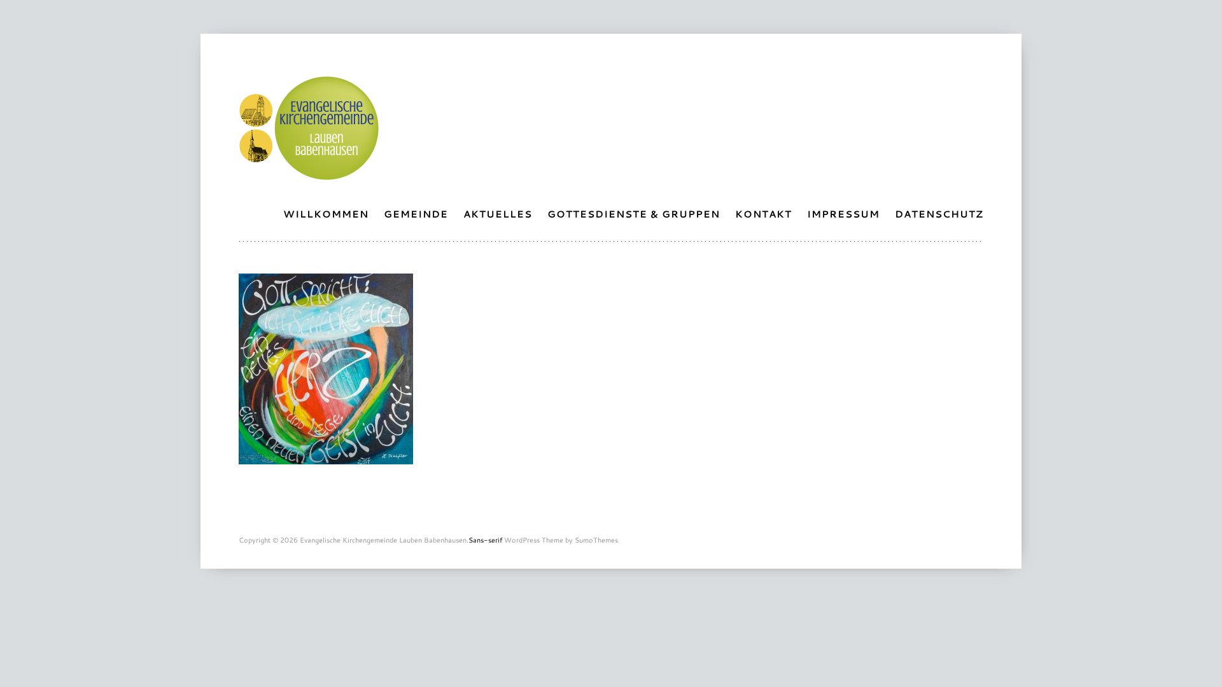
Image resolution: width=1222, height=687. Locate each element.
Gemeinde (416, 213)
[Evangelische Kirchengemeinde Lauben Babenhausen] (309, 173)
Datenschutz (939, 213)
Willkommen (326, 213)
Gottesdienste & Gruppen (633, 213)
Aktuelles (497, 213)
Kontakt (763, 213)
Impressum (843, 213)
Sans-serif (485, 540)
